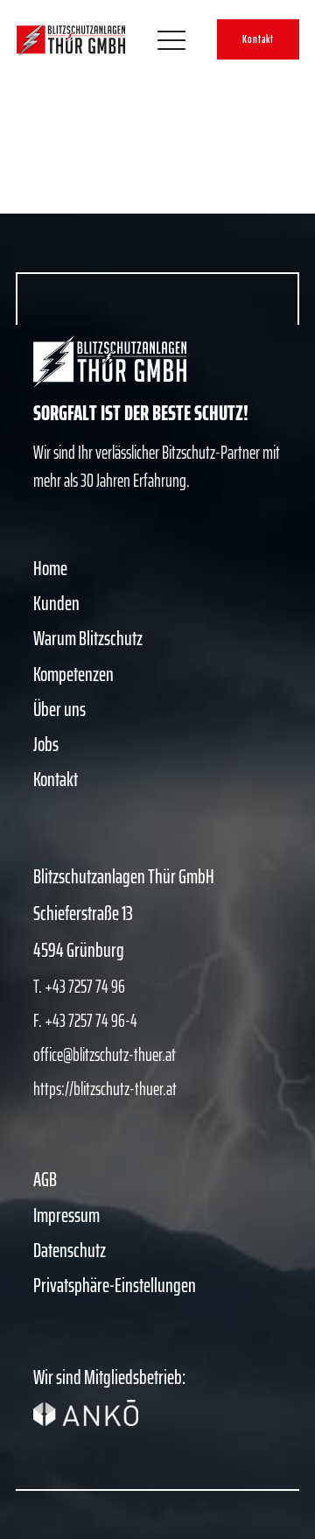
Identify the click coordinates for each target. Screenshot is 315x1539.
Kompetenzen (73, 674)
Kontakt (258, 39)
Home (50, 568)
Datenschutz (69, 1250)
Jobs (46, 744)
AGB (45, 1179)
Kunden (56, 603)
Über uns (59, 709)
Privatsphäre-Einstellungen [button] (114, 1285)
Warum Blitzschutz (88, 638)
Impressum (66, 1215)
